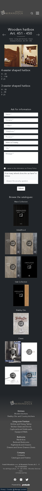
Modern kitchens (21, 414)
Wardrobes (21, 440)
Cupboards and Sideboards (21, 429)
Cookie (9, 489)
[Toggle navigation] (37, 12)
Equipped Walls (21, 432)
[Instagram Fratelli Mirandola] (21, 479)
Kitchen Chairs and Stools (21, 427)
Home (11, 39)
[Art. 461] (4, 34)
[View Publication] (21, 215)
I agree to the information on (21, 168)
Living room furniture (20, 39)
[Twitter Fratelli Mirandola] (27, 479)
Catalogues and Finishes (21, 458)
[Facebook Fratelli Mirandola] (15, 479)
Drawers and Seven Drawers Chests (21, 447)
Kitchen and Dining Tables (21, 424)
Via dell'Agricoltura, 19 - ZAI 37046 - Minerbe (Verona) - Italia (21, 470)
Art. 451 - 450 (27, 41)
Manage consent (20, 489)
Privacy (3, 489)
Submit (21, 188)
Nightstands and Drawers (21, 445)
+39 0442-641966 (21, 473)
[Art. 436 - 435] (37, 34)
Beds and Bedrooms (21, 442)
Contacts (21, 455)
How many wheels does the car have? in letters (21, 175)
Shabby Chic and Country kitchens (21, 416)
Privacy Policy (31, 168)
